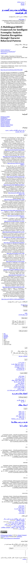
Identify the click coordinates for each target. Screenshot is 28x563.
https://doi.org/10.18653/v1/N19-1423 (15, 176)
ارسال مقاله (22, 405)
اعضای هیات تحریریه (19, 393)
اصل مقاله (22, 314)
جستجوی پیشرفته (23, 356)
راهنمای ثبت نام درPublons (17, 418)
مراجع (25, 135)
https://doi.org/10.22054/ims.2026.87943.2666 (11, 69)
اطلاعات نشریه (24, 373)
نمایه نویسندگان (20, 368)
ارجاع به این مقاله (23, 330)
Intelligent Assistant (5, 120)
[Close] (26, 444)
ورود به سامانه (20, 2)
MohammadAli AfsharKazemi (8, 51)
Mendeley (6, 336)
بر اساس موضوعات (19, 366)
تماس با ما (23, 426)
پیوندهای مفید (21, 383)
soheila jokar (4, 53)
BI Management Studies (6, 535)
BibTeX (5, 337)
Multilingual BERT (5, 116)
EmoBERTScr (4, 118)
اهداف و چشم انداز (19, 379)
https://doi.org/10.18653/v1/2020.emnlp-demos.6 (12, 299)
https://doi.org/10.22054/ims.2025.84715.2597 (13, 232)
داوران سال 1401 (20, 416)
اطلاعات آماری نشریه (19, 387)
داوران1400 (21, 417)
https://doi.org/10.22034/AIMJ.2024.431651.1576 (12, 210)
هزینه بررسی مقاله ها (19, 422)
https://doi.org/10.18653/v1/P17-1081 (15, 253)
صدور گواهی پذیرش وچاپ (17, 523)
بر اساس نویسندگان (19, 365)
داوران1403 (21, 413)
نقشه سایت (21, 513)
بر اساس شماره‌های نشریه (17, 364)
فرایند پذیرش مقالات (19, 386)
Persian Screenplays (5, 123)
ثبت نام (22, 3)
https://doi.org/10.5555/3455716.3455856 (14, 149)
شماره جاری (21, 362)
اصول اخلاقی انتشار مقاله (18, 380)
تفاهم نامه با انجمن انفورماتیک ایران (15, 390)
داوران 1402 (21, 414)
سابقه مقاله (24, 318)
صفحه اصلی (21, 19)
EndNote (6, 335)
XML (26, 313)
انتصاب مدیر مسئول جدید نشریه (16, 521)
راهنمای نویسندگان (23, 397)
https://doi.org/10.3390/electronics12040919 (14, 242)
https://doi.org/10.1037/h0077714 (16, 275)
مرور (26, 359)
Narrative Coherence (5, 126)
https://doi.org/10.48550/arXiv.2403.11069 (14, 199)
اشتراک (11, 548)
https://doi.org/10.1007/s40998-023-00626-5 (14, 184)
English (22, 4)
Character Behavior (5, 122)
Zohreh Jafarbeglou (5, 50)
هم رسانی (25, 327)
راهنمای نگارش (20, 400)
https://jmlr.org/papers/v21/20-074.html (15, 261)
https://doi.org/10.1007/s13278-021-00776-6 (14, 237)
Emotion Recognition (6, 119)
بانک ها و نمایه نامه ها (19, 381)
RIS (4, 333)
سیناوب (24, 559)
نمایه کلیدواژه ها (20, 369)
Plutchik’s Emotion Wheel (7, 124)
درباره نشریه (21, 377)
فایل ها (25, 310)
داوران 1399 (21, 411)
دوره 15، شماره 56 (24, 304)
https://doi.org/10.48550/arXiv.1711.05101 (14, 221)
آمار (26, 348)
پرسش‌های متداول (19, 384)
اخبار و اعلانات (20, 388)
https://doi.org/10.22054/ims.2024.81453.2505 (13, 287)
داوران (25, 408)
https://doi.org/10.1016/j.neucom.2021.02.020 (13, 156)
